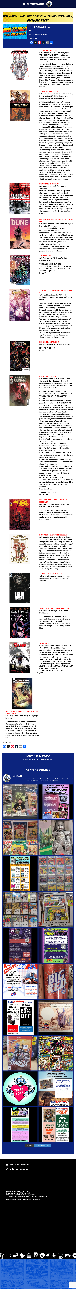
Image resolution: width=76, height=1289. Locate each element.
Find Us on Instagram (18, 1169)
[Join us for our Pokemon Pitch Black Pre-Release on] (55, 945)
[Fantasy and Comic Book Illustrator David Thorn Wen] (55, 1017)
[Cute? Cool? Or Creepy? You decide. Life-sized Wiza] (55, 837)
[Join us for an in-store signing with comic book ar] (55, 801)
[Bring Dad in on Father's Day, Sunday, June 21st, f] (55, 1124)
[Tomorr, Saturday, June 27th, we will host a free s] (55, 1053)
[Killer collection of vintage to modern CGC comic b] (55, 873)
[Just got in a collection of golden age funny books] (20, 837)
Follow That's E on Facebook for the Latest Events (38, 759)
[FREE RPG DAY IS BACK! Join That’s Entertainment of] (20, 1124)
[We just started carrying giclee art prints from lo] (55, 909)
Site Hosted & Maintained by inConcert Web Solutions (23, 1199)
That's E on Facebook (18, 1164)
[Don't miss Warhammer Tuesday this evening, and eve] (55, 1088)
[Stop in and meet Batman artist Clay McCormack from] (20, 801)
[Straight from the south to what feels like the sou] (55, 981)
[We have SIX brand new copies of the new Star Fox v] (20, 1053)
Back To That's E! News (40, 27)
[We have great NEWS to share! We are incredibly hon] (20, 1088)
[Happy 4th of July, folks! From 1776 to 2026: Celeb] (20, 981)
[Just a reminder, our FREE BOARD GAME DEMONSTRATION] (20, 873)
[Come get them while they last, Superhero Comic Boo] (20, 909)
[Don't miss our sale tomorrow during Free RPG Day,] (20, 1017)
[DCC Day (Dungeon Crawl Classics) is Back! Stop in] (20, 945)
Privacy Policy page (41, 1196)
